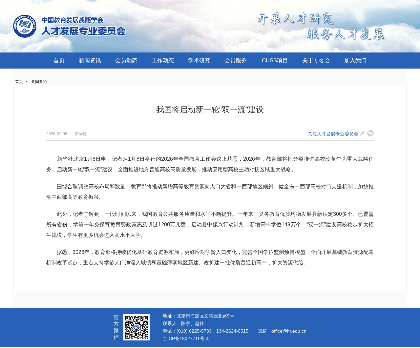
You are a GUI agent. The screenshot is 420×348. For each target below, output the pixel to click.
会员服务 (235, 60)
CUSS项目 (275, 60)
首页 (59, 60)
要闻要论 (39, 81)
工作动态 (163, 60)
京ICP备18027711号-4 (186, 338)
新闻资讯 (90, 60)
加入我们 (355, 60)
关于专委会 (316, 60)
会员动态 (126, 60)
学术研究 (199, 60)
